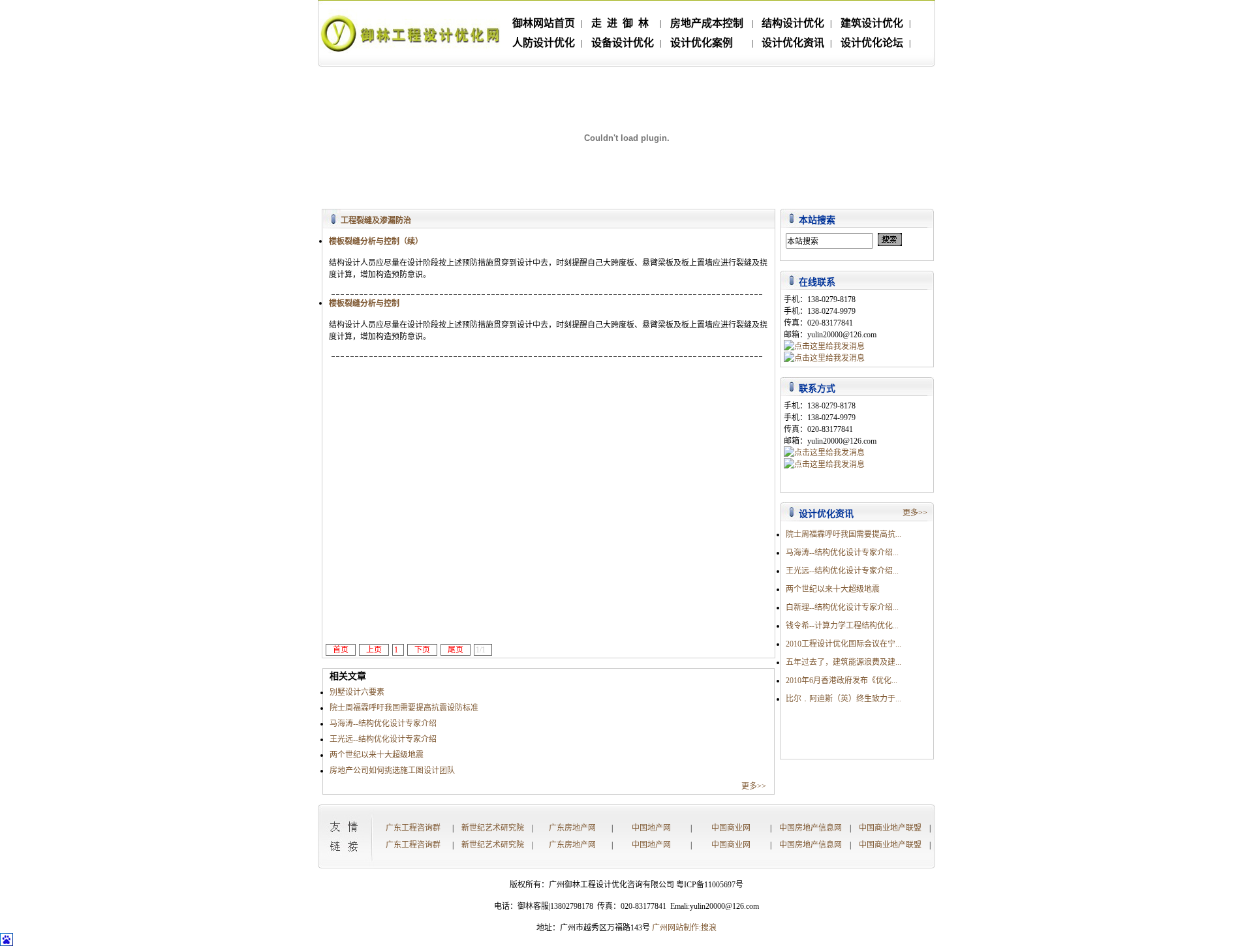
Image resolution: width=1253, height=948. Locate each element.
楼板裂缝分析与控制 (364, 303)
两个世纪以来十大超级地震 (377, 754)
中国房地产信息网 (810, 828)
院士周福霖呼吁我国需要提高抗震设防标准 (404, 707)
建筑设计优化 (872, 23)
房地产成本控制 (706, 23)
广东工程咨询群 (413, 828)
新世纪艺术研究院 (492, 828)
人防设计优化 (543, 42)
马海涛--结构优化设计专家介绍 (383, 723)
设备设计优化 (622, 42)
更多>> (757, 786)
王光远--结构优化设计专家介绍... (842, 570)
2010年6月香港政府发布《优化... (841, 680)
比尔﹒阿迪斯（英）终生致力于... (843, 698)
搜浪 (709, 927)
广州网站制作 (675, 927)
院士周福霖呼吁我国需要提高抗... (843, 534)
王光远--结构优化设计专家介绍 (383, 739)
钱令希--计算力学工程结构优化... (842, 625)
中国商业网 (730, 828)
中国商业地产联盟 (890, 828)
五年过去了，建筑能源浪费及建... (843, 662)
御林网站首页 (543, 23)
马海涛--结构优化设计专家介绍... (842, 552)
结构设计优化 (793, 23)
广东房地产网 (572, 828)
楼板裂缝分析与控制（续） (376, 241)
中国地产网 (651, 828)
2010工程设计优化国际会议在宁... (843, 644)
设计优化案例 (701, 42)
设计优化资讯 (793, 42)
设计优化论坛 (872, 42)
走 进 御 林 (620, 23)
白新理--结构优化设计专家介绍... (842, 607)
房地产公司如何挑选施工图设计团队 (392, 770)
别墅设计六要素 (357, 692)
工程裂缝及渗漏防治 (376, 220)
